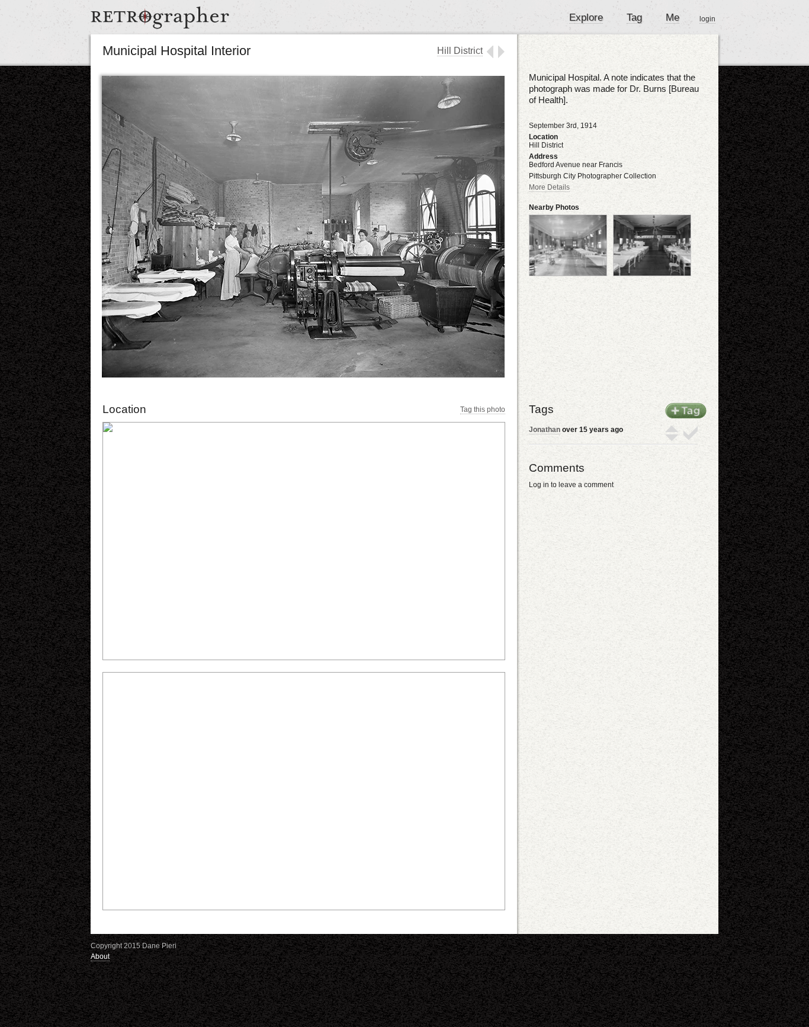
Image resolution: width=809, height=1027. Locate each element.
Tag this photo (482, 409)
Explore (586, 17)
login (707, 19)
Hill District (460, 51)
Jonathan (544, 429)
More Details (549, 187)
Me (672, 17)
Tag (634, 17)
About (100, 956)
